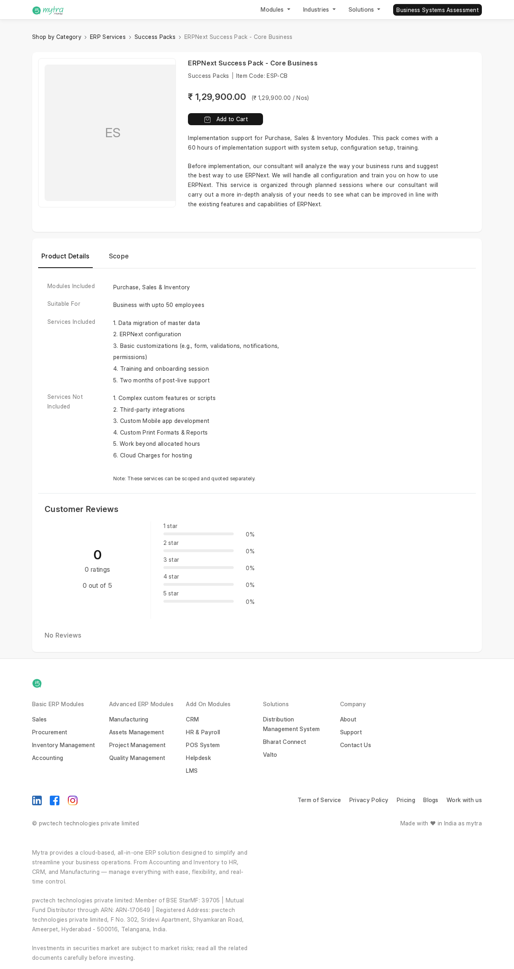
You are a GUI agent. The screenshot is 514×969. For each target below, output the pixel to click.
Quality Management (137, 757)
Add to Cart (232, 119)
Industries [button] (317, 9)
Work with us (464, 799)
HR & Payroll (203, 732)
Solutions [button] (362, 9)
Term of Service (319, 799)
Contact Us (355, 744)
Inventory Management (63, 744)
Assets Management (136, 732)
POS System (203, 744)
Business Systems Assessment (437, 9)
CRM (192, 719)
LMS (192, 770)
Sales (39, 719)
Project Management (137, 744)
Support (351, 732)
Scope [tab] (119, 256)
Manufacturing (129, 719)
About (348, 719)
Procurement (49, 732)
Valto (270, 754)
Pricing (406, 799)
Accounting (47, 757)
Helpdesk (198, 757)
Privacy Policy (368, 799)
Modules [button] (273, 9)
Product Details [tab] (65, 256)
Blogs (431, 799)
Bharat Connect (284, 741)
